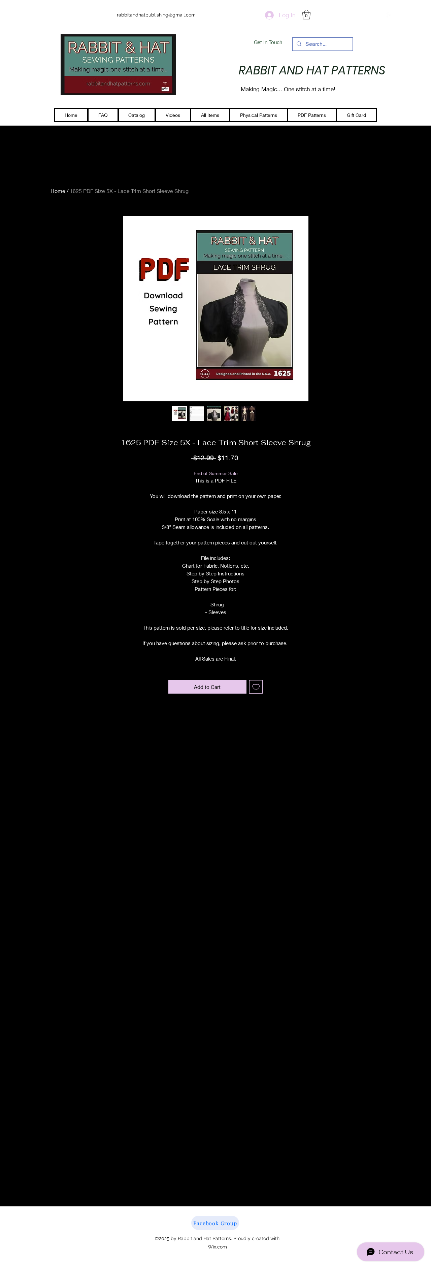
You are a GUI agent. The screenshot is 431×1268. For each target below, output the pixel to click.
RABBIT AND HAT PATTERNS (312, 70)
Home (58, 191)
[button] (306, 15)
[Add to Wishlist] (256, 687)
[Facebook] (390, 15)
